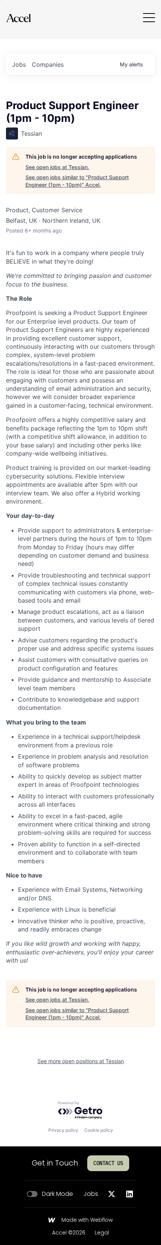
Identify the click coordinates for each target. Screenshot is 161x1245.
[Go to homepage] (18, 17)
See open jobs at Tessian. (57, 167)
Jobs (90, 1194)
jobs (19, 64)
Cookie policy (98, 1130)
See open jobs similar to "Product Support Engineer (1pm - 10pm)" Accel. (77, 181)
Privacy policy (63, 1130)
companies (48, 64)
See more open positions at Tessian (80, 1061)
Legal (102, 1233)
